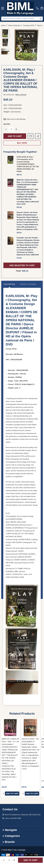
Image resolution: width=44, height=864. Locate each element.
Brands (10, 841)
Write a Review (20, 94)
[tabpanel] (10, 758)
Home (3, 25)
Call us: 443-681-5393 (13, 818)
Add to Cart (15, 136)
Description (9, 284)
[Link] (20, 8)
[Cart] (42, 8)
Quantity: (6, 124)
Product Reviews (28, 284)
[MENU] (2, 8)
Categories (12, 835)
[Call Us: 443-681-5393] (38, 8)
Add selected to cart (22, 265)
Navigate (11, 829)
